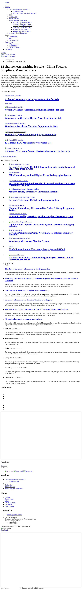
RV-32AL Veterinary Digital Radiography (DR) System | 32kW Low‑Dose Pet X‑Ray (41, 258)
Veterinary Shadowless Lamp (22, 27)
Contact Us (8, 49)
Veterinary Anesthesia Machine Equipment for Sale (31, 126)
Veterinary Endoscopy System (22, 22)
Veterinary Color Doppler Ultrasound (24, 13)
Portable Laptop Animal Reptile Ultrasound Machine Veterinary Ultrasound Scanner (42, 184)
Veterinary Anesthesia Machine (22, 26)
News (6, 35)
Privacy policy (9, 506)
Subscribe (4, 466)
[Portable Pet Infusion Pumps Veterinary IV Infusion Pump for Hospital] (15, 230)
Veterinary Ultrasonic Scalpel (22, 24)
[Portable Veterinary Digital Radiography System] (22, 197)
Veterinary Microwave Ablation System (29, 241)
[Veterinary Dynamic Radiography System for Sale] (15, 132)
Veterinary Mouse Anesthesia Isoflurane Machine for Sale (34, 109)
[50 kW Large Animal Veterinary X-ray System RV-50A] (11, 246)
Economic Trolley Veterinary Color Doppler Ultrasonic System (41, 216)
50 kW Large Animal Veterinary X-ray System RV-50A (37, 249)
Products (7, 8)
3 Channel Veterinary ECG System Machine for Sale (32, 99)
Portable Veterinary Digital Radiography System (34, 200)
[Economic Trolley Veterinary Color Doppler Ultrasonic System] (18, 214)
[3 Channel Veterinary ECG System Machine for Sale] (13, 95)
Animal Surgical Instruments (18, 20)
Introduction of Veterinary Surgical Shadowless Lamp (27, 290)
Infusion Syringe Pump (20, 29)
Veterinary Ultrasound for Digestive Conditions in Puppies (28, 300)
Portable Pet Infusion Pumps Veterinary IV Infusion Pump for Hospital (41, 233)
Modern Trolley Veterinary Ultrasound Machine (33, 191)
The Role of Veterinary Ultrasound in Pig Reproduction (27, 269)
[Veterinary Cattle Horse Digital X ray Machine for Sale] (13, 115)
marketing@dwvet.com (14, 515)
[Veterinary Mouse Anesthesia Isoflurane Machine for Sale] (14, 107)
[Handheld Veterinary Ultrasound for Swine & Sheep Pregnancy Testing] (16, 205)
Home (7, 6)
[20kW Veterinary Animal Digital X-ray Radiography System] (14, 172)
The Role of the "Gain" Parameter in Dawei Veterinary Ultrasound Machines (36, 309)
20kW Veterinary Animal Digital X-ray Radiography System (40, 175)
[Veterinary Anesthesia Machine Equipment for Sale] (15, 123)
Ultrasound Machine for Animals (19, 9)
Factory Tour (13, 46)
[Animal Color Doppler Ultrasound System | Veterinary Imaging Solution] (20, 222)
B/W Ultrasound (18, 11)
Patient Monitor (14, 18)
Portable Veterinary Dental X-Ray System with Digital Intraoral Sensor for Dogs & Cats (42, 168)
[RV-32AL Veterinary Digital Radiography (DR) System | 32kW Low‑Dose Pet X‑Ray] (16, 255)
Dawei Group (9, 42)
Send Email (4, 530)
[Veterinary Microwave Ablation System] (19, 238)
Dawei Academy (14, 47)
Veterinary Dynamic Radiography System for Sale (30, 134)
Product (7, 497)
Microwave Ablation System (22, 31)
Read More (8, 103)
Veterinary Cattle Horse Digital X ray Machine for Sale (33, 118)
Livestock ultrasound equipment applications (23, 319)
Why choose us (13, 44)
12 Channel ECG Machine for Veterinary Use (28, 142)
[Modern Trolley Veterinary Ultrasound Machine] (24, 189)
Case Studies (13, 37)
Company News (14, 40)
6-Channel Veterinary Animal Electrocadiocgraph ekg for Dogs (37, 151)
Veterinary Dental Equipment (18, 33)
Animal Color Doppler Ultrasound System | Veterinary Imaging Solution (41, 225)
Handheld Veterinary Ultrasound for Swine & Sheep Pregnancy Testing (41, 209)
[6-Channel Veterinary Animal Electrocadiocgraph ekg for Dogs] (13, 148)
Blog (10, 38)
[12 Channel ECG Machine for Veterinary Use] (14, 140)
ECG (10, 15)
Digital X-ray (13, 17)
